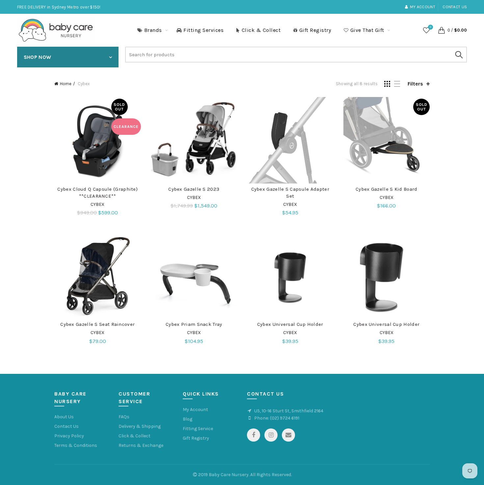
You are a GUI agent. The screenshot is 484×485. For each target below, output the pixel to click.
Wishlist (430, 27)
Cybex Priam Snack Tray (194, 324)
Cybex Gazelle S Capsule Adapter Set (290, 192)
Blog (187, 419)
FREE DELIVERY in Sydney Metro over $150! (59, 7)
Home (65, 83)
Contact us (455, 7)
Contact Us (66, 426)
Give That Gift (367, 30)
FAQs (124, 417)
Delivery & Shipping (140, 426)
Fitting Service (198, 428)
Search (458, 54)
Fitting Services (203, 30)
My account (422, 7)
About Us (64, 417)
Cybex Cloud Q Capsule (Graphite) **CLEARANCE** (97, 192)
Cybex (97, 204)
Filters (415, 84)
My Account (195, 409)
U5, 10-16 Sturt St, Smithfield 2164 (288, 411)
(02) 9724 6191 (284, 418)
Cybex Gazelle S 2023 (193, 189)
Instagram (271, 435)
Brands (153, 30)
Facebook (253, 435)
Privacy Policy (69, 436)
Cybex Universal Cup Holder (290, 324)
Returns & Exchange (141, 445)
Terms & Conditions (75, 445)
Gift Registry (315, 30)
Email (288, 435)
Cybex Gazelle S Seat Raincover (97, 324)
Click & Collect (261, 30)
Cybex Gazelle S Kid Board (386, 189)
